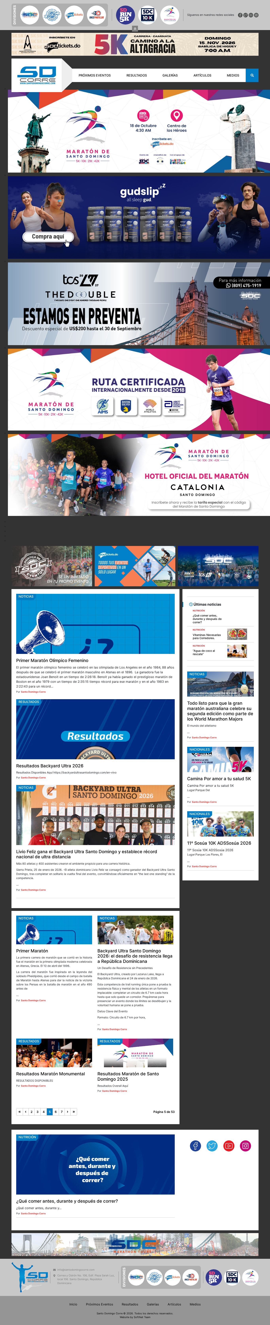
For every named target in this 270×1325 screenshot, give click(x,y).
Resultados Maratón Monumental (50, 1048)
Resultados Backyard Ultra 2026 (49, 740)
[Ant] (26, 1087)
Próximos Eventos (95, 50)
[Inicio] (19, 1087)
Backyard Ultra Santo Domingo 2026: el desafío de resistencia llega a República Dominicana (135, 931)
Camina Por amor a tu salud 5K (219, 753)
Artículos (202, 50)
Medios (233, 50)
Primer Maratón (32, 925)
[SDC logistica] (51, 541)
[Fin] (74, 1087)
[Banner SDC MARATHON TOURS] (218, 541)
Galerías (170, 50)
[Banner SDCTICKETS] (135, 541)
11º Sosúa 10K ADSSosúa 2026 (219, 818)
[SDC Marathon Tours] (135, 1219)
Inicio (73, 1279)
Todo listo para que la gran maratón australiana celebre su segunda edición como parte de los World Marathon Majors (220, 686)
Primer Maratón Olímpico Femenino (52, 635)
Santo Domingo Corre (33, 667)
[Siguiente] (68, 1087)
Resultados (137, 50)
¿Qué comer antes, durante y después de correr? (67, 1176)
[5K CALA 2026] (135, 19)
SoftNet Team (142, 1292)
